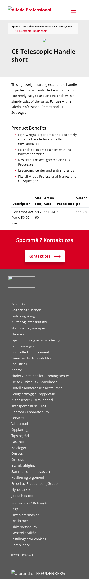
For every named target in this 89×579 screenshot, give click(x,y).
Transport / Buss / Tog (28, 406)
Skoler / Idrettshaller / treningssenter (40, 376)
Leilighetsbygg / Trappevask (33, 394)
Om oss (17, 453)
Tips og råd (20, 436)
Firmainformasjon (25, 515)
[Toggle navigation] (73, 10)
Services (17, 418)
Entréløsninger (22, 346)
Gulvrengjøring (23, 316)
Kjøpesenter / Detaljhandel (32, 400)
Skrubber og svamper (28, 328)
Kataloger (18, 448)
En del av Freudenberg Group (34, 483)
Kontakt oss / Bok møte (29, 503)
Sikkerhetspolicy (24, 527)
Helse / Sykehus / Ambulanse (34, 382)
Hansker (17, 334)
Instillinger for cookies (28, 539)
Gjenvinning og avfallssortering (35, 340)
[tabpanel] (44, 40)
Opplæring (19, 429)
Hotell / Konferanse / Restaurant (36, 388)
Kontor (16, 370)
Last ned (18, 441)
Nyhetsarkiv (20, 489)
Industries (19, 364)
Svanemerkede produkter (31, 358)
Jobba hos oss (22, 495)
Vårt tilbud (19, 424)
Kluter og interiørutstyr (29, 322)
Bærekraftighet (23, 465)
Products (18, 304)
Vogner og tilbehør (26, 310)
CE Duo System (63, 26)
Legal (15, 509)
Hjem (14, 26)
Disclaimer (19, 521)
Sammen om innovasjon (30, 471)
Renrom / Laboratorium (30, 412)
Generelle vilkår (23, 533)
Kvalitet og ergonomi (27, 477)
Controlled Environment (30, 352)
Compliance (20, 545)
